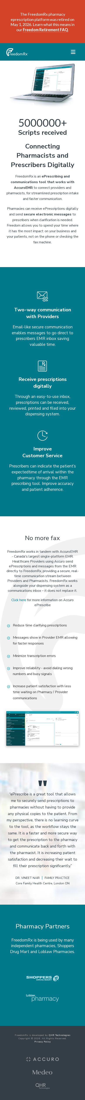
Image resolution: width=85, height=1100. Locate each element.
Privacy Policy (42, 1041)
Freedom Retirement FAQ (45, 29)
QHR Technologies (59, 1035)
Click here (18, 600)
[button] (73, 52)
